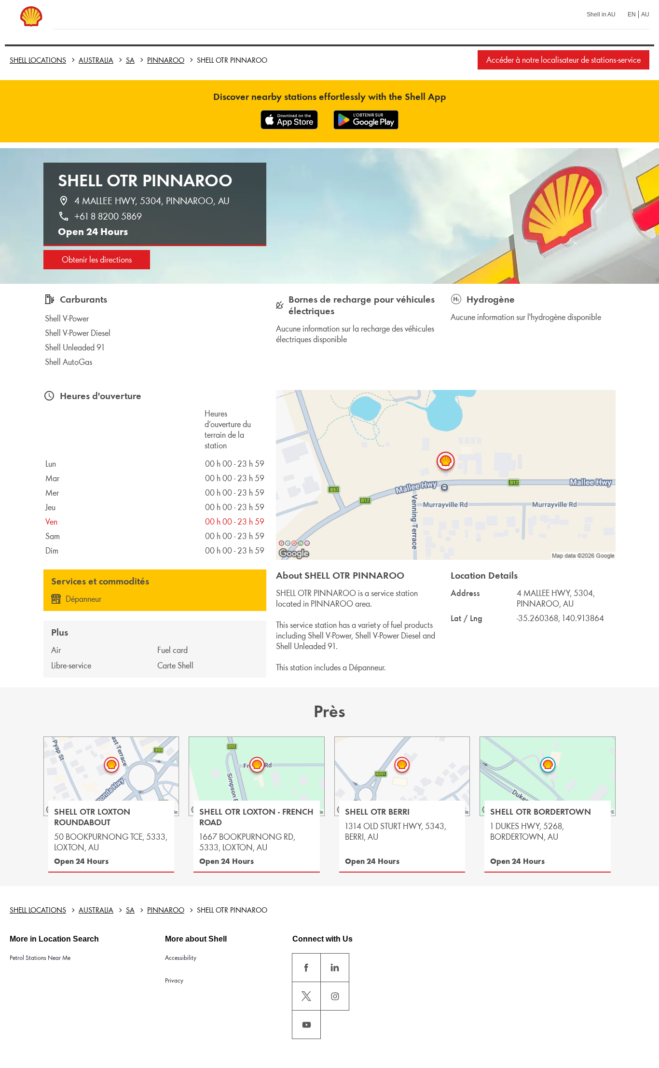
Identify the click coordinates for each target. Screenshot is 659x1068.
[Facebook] (306, 967)
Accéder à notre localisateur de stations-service (563, 60)
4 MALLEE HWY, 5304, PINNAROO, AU (152, 201)
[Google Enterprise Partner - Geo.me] (294, 543)
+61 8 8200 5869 (108, 216)
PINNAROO (165, 60)
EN (632, 14)
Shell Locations (38, 60)
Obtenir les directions (97, 259)
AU (645, 14)
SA (130, 60)
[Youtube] (306, 1024)
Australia (96, 60)
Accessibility (180, 958)
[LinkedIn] (334, 967)
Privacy (174, 980)
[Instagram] (334, 996)
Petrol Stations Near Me (40, 958)
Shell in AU (601, 14)
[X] (306, 996)
